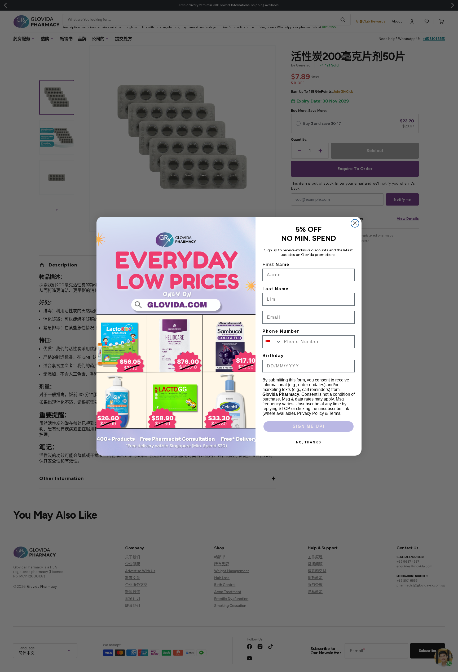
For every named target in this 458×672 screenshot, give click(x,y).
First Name (275, 264)
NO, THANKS (308, 442)
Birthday (273, 355)
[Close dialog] (355, 223)
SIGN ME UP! (309, 426)
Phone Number (280, 331)
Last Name (275, 289)
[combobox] (272, 342)
